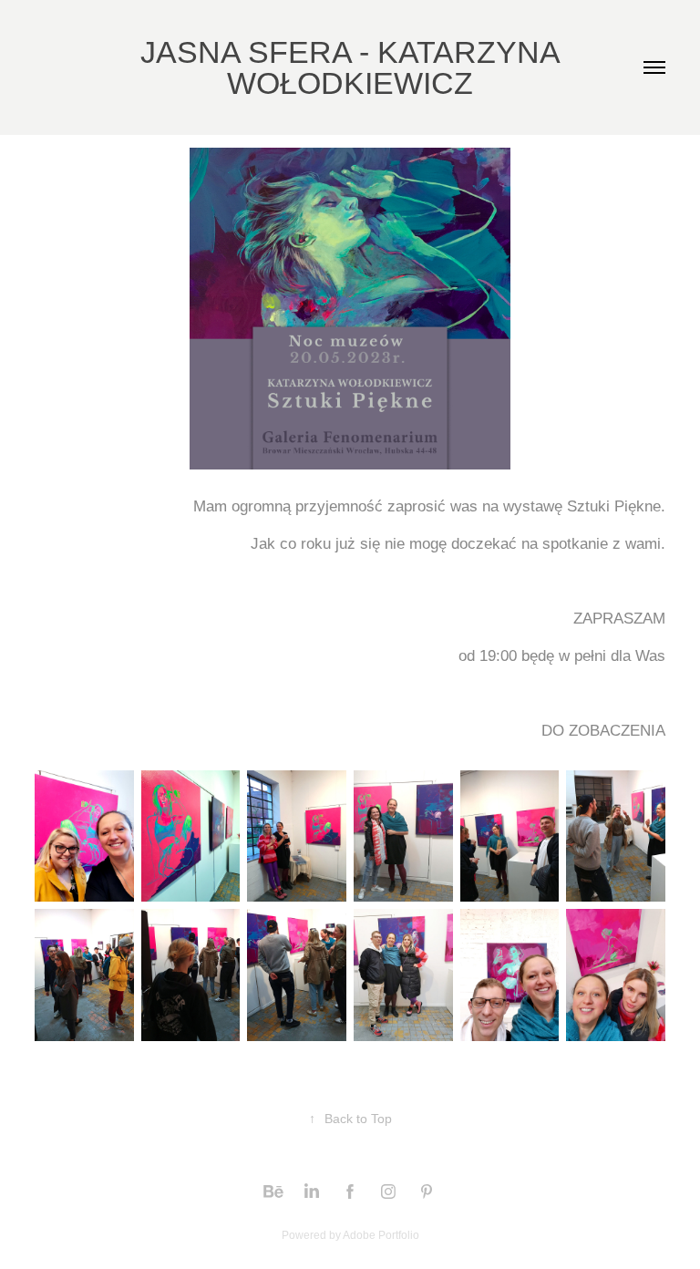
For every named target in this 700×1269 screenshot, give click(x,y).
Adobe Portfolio (381, 1235)
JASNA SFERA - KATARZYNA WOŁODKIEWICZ (354, 67)
